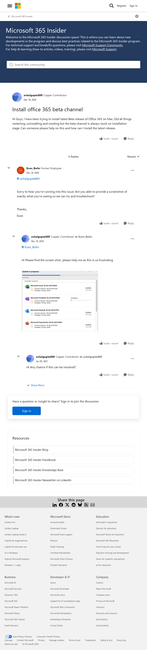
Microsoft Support (104, 49)
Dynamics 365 (11, 594)
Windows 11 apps (13, 565)
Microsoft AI (10, 582)
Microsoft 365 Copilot (15, 619)
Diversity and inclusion (106, 613)
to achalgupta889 (91, 356)
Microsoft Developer (59, 588)
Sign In (134, 5)
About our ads (11, 644)
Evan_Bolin (33, 168)
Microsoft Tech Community (62, 607)
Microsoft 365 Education (107, 540)
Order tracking (57, 546)
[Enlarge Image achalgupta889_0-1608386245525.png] (60, 301)
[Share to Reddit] (74, 504)
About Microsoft (103, 588)
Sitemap (8, 640)
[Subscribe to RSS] (86, 504)
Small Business (11, 625)
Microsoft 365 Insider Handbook (35, 460)
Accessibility (102, 619)
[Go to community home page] (18, 6)
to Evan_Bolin (83, 236)
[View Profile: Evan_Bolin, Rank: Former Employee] (20, 170)
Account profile (57, 522)
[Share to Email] (93, 504)
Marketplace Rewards (60, 619)
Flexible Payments (58, 565)
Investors (100, 607)
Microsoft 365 (11, 601)
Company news (103, 594)
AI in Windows (11, 552)
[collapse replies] (9, 168)
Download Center (58, 528)
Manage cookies (56, 640)
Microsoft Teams (12, 613)
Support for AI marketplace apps (65, 601)
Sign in (26, 411)
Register (121, 5)
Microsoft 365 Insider (22, 16)
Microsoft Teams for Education (110, 534)
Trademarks (90, 640)
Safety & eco (106, 640)
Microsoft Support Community (102, 45)
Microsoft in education (106, 522)
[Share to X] (67, 504)
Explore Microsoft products (17, 558)
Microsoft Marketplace (60, 613)
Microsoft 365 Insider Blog (31, 450)
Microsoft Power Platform (16, 607)
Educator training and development (112, 552)
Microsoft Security (13, 588)
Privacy (41, 640)
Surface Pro (10, 522)
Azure (53, 582)
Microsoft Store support (61, 534)
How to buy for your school (108, 546)
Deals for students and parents (110, 558)
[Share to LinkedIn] (55, 504)
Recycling (121, 640)
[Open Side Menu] (10, 6)
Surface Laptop (11, 528)
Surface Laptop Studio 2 (16, 534)
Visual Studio (56, 625)
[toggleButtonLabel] (137, 16)
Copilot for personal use (16, 546)
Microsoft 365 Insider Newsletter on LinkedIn (43, 480)
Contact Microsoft (25, 640)
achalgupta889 (33, 95)
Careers (99, 582)
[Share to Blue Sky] (80, 504)
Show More (37, 385)
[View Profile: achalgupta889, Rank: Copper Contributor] (17, 97)
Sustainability (102, 625)
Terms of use (74, 640)
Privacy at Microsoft (105, 601)
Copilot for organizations (16, 540)
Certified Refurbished (60, 552)
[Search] (111, 5)
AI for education (103, 565)
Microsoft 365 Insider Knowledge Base (39, 470)
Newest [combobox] (133, 156)
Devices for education (106, 528)
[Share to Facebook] (61, 504)
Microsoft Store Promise (61, 558)
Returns (54, 540)
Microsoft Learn (57, 594)
